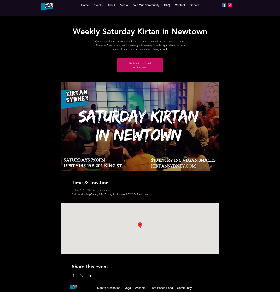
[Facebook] (224, 5)
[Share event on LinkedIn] (89, 275)
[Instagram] (230, 5)
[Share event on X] (81, 275)
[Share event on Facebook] (73, 275)
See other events (140, 67)
